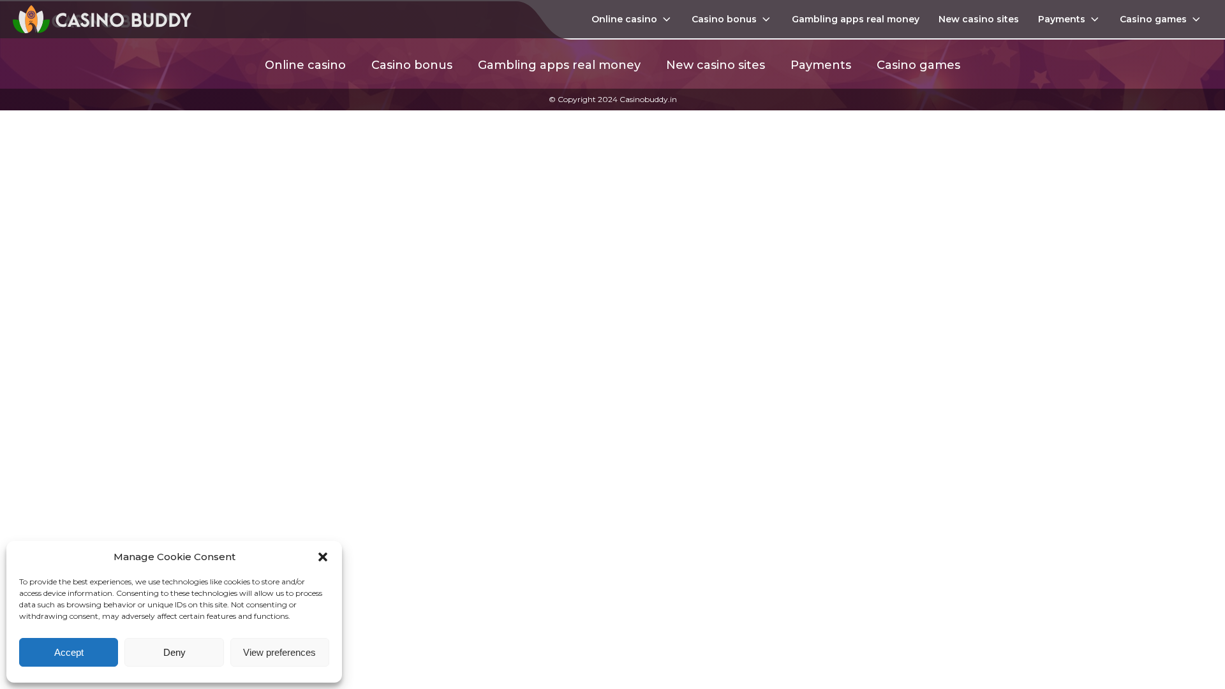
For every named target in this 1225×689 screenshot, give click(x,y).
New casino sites (979, 19)
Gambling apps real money (855, 19)
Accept (69, 652)
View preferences (279, 652)
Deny (174, 652)
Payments (1061, 19)
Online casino (624, 19)
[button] (322, 557)
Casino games (1153, 19)
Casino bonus (724, 19)
